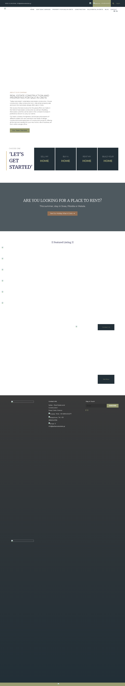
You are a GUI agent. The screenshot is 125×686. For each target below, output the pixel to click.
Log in (118, 3)
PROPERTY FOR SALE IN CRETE (62, 9)
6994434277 (92, 326)
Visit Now (106, 379)
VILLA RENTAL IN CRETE (95, 9)
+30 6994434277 (105, 3)
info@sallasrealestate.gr (24, 3)
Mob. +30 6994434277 (63, 414)
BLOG (107, 9)
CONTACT (113, 9)
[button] (20, 130)
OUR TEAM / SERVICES (43, 9)
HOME (32, 9)
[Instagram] (88, 410)
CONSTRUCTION (80, 9)
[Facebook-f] (86, 410)
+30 (87, 326)
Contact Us (106, 327)
